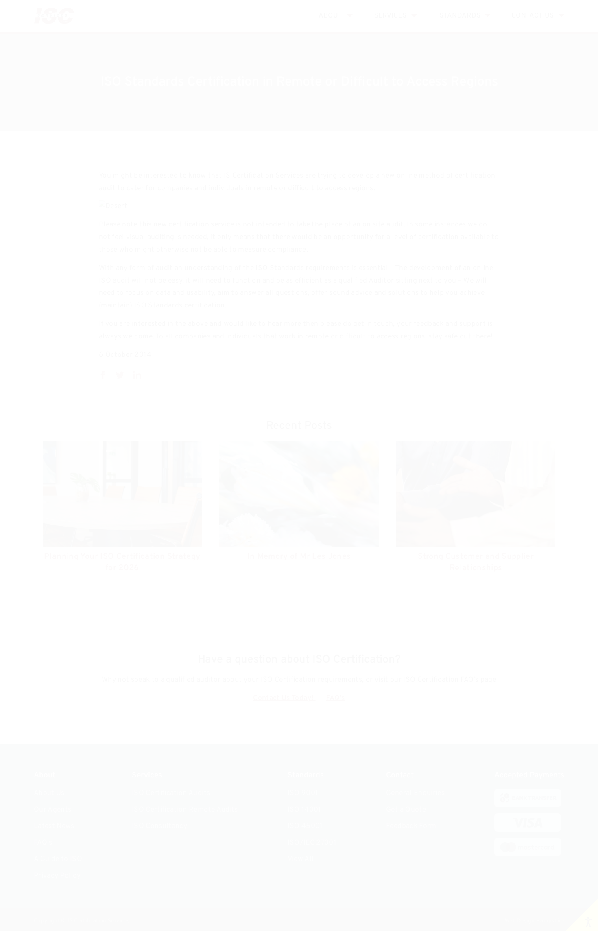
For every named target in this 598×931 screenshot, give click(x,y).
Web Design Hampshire (534, 921)
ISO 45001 (305, 826)
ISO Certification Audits (171, 793)
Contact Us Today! (284, 698)
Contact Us (532, 15)
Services (390, 15)
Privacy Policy (57, 875)
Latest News (54, 826)
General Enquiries (415, 793)
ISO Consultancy (159, 826)
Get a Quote (406, 810)
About (331, 15)
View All (301, 859)
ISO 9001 (303, 793)
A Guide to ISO (58, 859)
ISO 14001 (304, 810)
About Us (49, 793)
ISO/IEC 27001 (312, 843)
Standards (459, 15)
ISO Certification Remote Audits (185, 810)
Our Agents (53, 810)
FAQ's (335, 698)
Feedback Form (411, 826)
